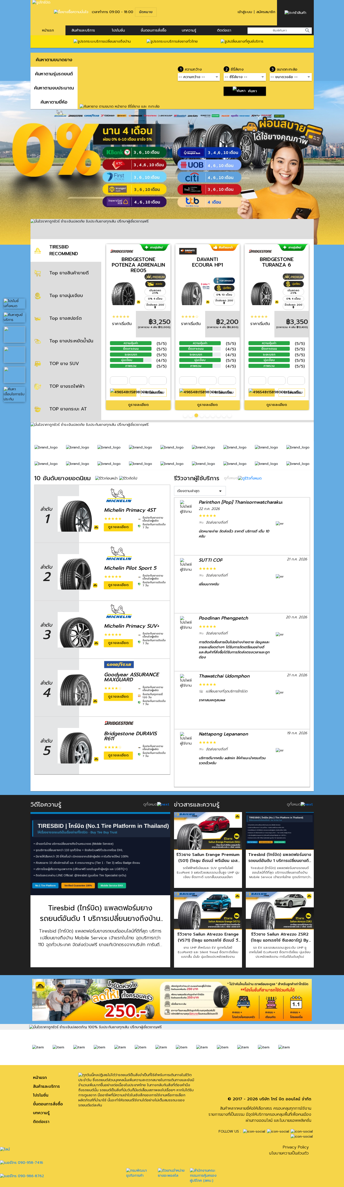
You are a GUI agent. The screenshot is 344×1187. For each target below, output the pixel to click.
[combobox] (280, 30)
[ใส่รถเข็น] (123, 393)
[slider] (120, 316)
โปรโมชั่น (118, 30)
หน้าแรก (48, 30)
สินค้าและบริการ (83, 30)
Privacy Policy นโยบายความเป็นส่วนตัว (289, 1150)
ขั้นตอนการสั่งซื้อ (153, 30)
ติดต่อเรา (224, 30)
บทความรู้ (41, 1113)
